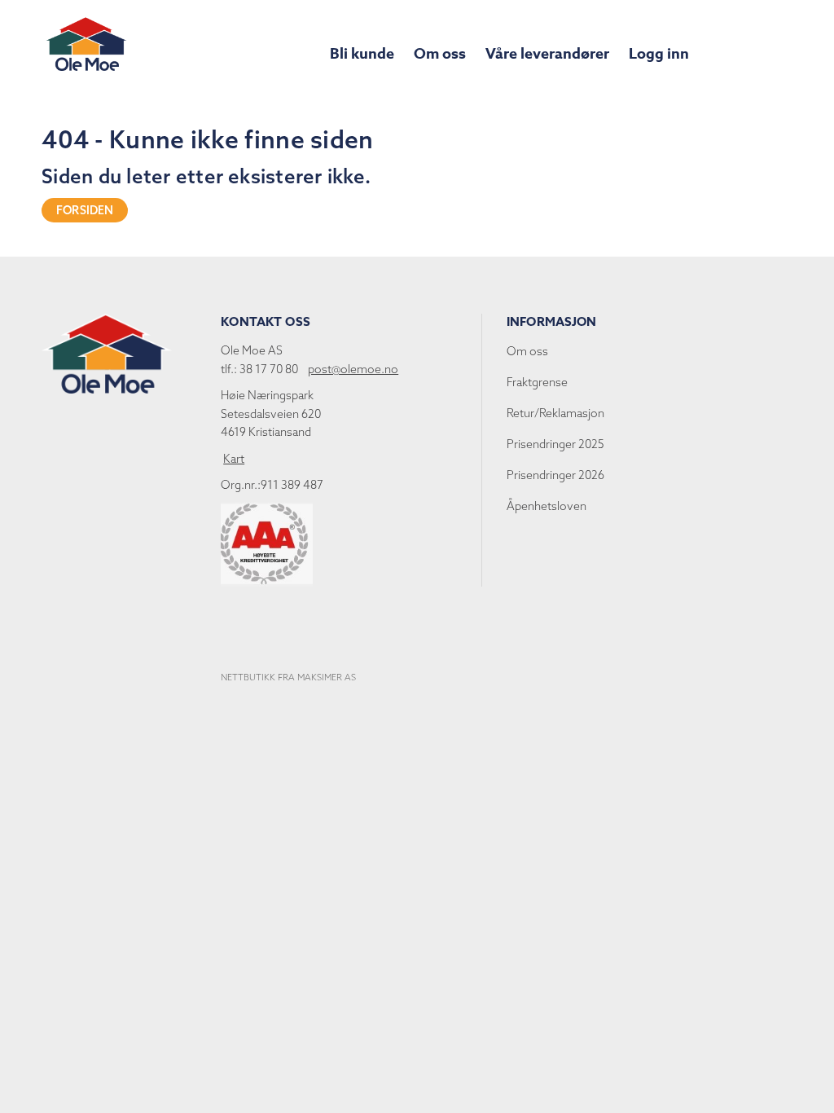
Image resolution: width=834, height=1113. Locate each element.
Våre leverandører (547, 53)
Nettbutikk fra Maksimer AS (288, 677)
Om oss (440, 53)
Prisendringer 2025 (555, 444)
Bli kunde (362, 53)
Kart (233, 458)
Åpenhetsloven (546, 506)
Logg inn (659, 53)
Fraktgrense (537, 382)
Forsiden (84, 210)
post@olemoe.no (353, 369)
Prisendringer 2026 (555, 475)
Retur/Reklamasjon (555, 413)
